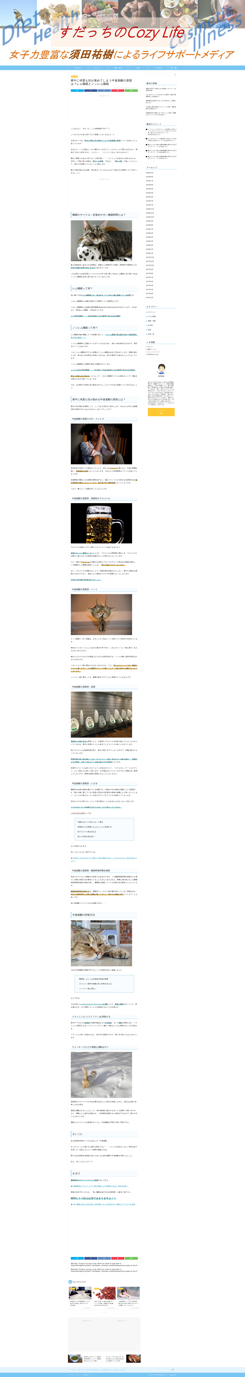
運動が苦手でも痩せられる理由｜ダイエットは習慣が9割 (161, 89)
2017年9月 (149, 269)
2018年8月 (149, 225)
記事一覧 (78, 68)
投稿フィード (152, 349)
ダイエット (98, 68)
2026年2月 (149, 173)
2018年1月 (149, 253)
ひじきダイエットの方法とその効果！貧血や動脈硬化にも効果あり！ (161, 95)
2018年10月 (150, 217)
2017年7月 (149, 277)
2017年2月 (149, 297)
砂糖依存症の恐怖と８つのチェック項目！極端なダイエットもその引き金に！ (161, 113)
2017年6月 (149, 281)
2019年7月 (149, 181)
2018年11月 (150, 213)
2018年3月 (149, 245)
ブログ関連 (158, 68)
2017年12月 (150, 257)
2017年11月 (150, 261)
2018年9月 (149, 221)
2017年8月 (149, 273)
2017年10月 (150, 265)
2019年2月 (149, 201)
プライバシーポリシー (75, 1374)
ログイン (150, 347)
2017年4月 (149, 289)
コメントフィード (153, 352)
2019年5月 (149, 189)
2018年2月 (149, 249)
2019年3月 (149, 197)
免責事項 (86, 1374)
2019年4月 (149, 193)
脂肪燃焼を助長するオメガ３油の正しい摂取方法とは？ (161, 101)
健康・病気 (118, 68)
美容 (138, 68)
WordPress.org (152, 354)
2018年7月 (149, 229)
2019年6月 (149, 185)
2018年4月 (149, 241)
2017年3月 (149, 293)
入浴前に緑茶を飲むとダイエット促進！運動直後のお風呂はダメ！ (161, 107)
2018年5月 (149, 237)
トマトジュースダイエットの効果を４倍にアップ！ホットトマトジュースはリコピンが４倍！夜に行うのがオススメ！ (162, 131)
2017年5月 (149, 285)
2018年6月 (149, 233)
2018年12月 (150, 209)
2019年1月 (149, 205)
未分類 (150, 325)
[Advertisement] (104, 111)
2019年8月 (149, 177)
